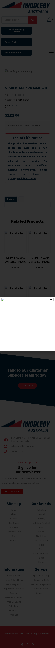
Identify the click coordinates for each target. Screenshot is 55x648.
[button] (51, 301)
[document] (27, 324)
